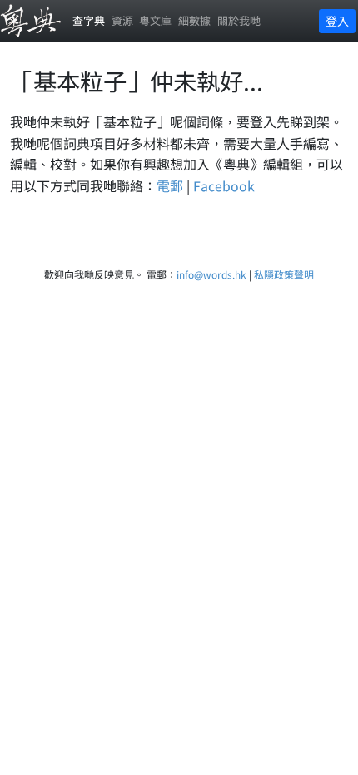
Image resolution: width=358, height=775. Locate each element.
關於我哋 (239, 20)
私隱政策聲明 (284, 274)
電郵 (170, 185)
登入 (337, 20)
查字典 (88, 20)
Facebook (224, 185)
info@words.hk (211, 274)
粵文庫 (155, 20)
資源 (122, 20)
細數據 (194, 20)
